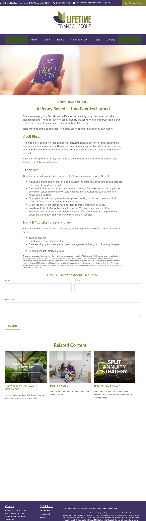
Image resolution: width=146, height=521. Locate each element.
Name (8, 280)
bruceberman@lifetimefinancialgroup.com (94, 2)
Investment (45, 513)
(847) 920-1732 (63, 2)
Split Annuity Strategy (107, 385)
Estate (43, 517)
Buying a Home (58, 385)
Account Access (136, 2)
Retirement (45, 510)
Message (10, 299)
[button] (34, 39)
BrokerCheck (112, 508)
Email (77, 280)
